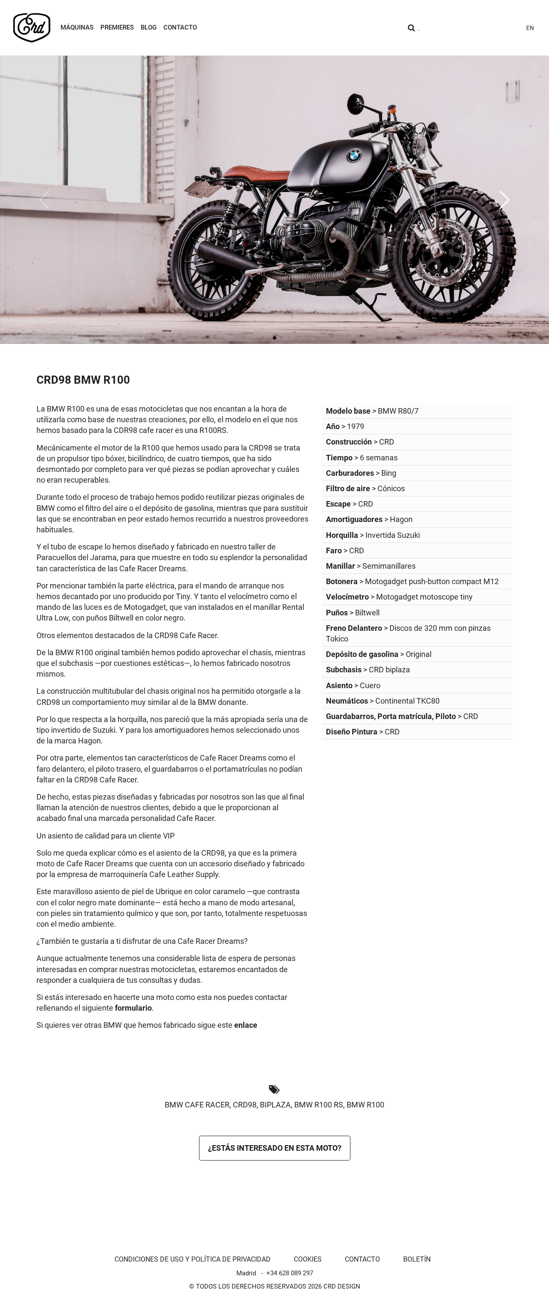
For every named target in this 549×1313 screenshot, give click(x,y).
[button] (504, 200)
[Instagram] (450, 27)
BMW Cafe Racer (197, 1104)
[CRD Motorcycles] (32, 28)
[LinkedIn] (512, 27)
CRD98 (244, 1104)
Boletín (417, 1259)
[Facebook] (481, 27)
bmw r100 (365, 1104)
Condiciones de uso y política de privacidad (193, 1259)
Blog (149, 27)
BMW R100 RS (318, 1104)
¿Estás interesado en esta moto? (274, 1147)
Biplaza (275, 1104)
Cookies (308, 1259)
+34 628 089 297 (289, 1273)
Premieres (117, 27)
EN (530, 27)
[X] (496, 27)
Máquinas (77, 27)
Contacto (180, 27)
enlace (245, 1025)
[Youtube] (465, 27)
